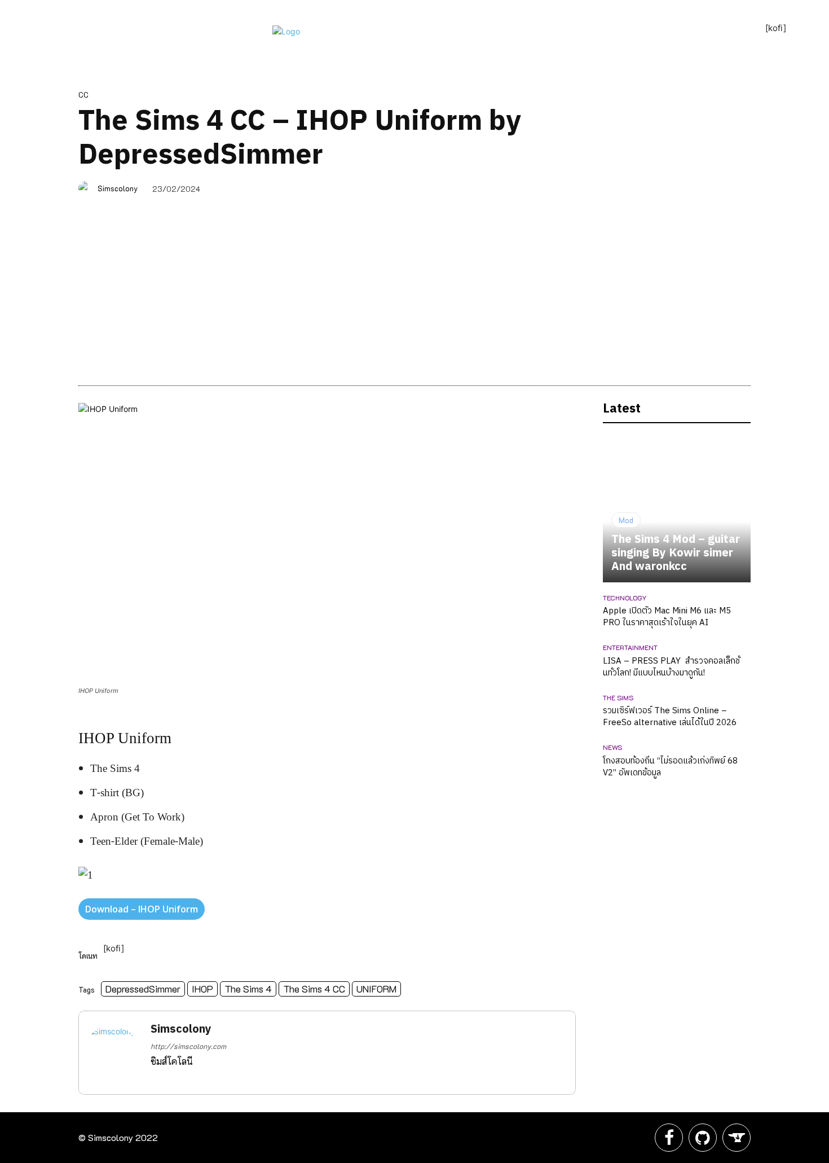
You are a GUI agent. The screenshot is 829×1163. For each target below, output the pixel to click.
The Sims (618, 697)
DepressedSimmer (142, 988)
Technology (624, 598)
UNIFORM (376, 988)
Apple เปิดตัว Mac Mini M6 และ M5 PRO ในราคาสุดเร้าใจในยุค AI (667, 617)
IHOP (202, 988)
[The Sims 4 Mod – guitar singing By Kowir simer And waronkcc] (677, 508)
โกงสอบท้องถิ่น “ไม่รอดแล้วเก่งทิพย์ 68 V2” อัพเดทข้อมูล (670, 767)
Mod (626, 520)
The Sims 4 (248, 988)
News (612, 747)
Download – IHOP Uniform (141, 909)
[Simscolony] (87, 188)
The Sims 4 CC (314, 988)
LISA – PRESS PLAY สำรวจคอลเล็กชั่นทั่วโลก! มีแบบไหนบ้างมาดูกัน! (671, 667)
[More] (766, 189)
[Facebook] (155, 1077)
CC (83, 94)
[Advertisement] (414, 289)
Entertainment (630, 647)
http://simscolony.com (188, 1046)
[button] (451, 48)
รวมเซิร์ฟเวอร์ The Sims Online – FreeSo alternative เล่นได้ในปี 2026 (670, 717)
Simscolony (118, 188)
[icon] (669, 1141)
